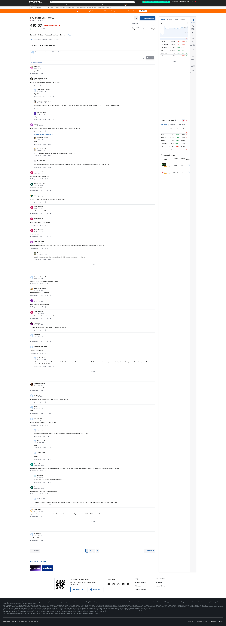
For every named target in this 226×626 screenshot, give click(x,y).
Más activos (164, 124)
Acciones (182, 19)
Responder (35, 73)
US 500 (163, 41)
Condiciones (191, 621)
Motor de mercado (167, 120)
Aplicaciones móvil (140, 582)
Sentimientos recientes (41, 39)
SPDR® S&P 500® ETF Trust (67, 7)
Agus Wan (40, 252)
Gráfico (40, 35)
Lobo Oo (36, 124)
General (33, 35)
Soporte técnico (160, 586)
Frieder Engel (41, 440)
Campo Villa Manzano (40, 464)
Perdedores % (183, 124)
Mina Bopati (37, 334)
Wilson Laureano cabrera (41, 346)
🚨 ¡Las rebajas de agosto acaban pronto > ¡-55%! (156, 1)
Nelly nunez (37, 395)
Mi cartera (138, 586)
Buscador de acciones (113, 5)
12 (42, 85)
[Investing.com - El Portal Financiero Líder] (36, 2)
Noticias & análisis (51, 35)
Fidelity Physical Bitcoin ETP (104, 7)
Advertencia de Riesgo (217, 621)
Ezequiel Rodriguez (39, 383)
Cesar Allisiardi (38, 172)
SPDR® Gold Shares (80, 7)
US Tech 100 (164, 44)
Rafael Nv (36, 195)
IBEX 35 (163, 39)
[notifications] (192, 1)
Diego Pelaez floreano (43, 89)
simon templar (38, 509)
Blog (136, 578)
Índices (163, 19)
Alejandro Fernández (40, 288)
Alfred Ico (40, 475)
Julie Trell (37, 323)
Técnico (63, 35)
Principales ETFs (40, 7)
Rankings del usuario (54, 39)
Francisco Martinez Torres (41, 277)
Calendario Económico (99, 5)
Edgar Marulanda (39, 241)
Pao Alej (36, 406)
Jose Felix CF (37, 66)
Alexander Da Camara (40, 183)
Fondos (57, 7)
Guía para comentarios (36, 62)
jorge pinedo (37, 533)
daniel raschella (38, 300)
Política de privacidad (202, 621)
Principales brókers (168, 155)
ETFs (32, 7)
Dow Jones (164, 47)
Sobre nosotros (160, 578)
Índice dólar (164, 53)
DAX (162, 50)
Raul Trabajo (37, 487)
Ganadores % (173, 124)
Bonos (176, 19)
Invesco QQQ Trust (91, 7)
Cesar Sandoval (41, 357)
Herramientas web (140, 589)
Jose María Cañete (42, 137)
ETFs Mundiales (49, 7)
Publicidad (159, 582)
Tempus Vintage (41, 160)
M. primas (169, 19)
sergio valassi (38, 418)
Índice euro (164, 56)
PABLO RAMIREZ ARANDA (41, 78)
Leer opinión (188, 165)
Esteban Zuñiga (41, 112)
